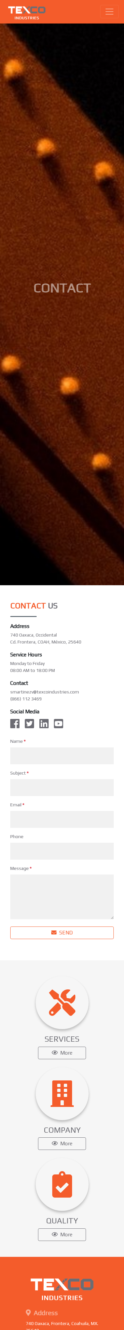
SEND (65, 932)
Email (17, 804)
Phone (16, 836)
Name (18, 741)
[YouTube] (58, 724)
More (65, 1053)
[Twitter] (29, 724)
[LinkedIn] (44, 724)
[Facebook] (16, 724)
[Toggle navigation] (109, 11)
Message (21, 868)
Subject (19, 773)
